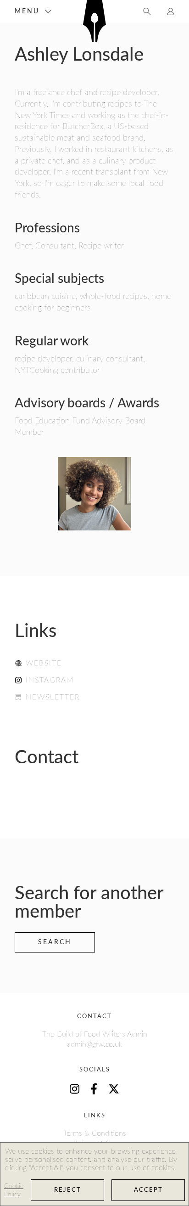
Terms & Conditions (94, 1133)
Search (55, 942)
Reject (67, 1190)
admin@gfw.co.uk (94, 1044)
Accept (148, 1190)
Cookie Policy (13, 1190)
